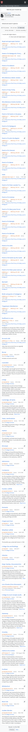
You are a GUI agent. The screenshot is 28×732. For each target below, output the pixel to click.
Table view (21, 27)
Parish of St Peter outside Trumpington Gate (12, 185)
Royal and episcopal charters (11, 41)
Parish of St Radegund (9, 126)
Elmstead (5, 446)
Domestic (5, 507)
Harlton (4, 430)
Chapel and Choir (7, 521)
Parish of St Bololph (8, 221)
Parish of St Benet (7, 162)
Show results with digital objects (17, 36)
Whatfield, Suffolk (7, 530)
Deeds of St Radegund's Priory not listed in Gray (12, 53)
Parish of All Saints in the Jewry (11, 114)
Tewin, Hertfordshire (8, 418)
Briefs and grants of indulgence (12, 294)
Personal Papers (10, 590)
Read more (17, 414)
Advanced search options (10, 23)
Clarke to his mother (8, 651)
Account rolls (6, 338)
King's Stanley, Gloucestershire (11, 564)
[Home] (2, 2)
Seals (3, 174)
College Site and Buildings (10, 546)
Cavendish (5, 363)
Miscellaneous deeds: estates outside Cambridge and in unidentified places (12, 78)
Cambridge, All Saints (8, 400)
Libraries (4, 555)
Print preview (6, 27)
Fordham (5, 669)
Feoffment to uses (7, 318)
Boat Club (5, 701)
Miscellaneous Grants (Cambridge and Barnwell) (12, 102)
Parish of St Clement (8, 150)
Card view (14, 27)
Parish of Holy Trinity (8, 90)
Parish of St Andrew (8, 197)
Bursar (4, 352)
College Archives (10, 356)
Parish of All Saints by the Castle (12, 258)
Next (17, 729)
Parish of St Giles (7, 245)
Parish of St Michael (8, 233)
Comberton (5, 470)
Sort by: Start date (9, 30)
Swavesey (5, 613)
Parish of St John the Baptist (10, 138)
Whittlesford (6, 686)
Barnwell (4, 282)
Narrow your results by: (14, 9)
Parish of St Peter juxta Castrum (12, 270)
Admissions (5, 461)
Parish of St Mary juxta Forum (11, 209)
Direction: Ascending (21, 30)
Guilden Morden (7, 710)
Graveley (4, 632)
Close (9, 13)
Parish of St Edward (8, 65)
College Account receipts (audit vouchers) (12, 595)
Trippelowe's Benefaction (10, 306)
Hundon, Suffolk (7, 489)
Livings (4, 380)
